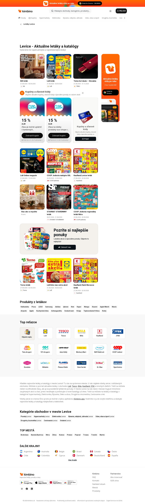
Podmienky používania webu (66, 501)
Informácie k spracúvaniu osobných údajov (91, 501)
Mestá (95, 487)
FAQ (94, 477)
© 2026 (29, 501)
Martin (102, 435)
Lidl (69, 386)
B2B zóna (114, 480)
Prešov (69, 435)
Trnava (85, 435)
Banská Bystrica (37, 435)
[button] (38, 140)
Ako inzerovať (116, 477)
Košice (61, 435)
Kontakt (95, 480)
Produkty (96, 491)
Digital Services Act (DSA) (114, 501)
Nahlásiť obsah (98, 484)
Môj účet (122, 11)
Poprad (77, 435)
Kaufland (86, 386)
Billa (79, 386)
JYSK (92, 386)
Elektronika (56, 18)
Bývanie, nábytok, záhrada (72, 18)
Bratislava (24, 435)
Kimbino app (79, 399)
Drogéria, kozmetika (109, 18)
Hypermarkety (44, 18)
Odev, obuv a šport (92, 18)
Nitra (48, 435)
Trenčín (94, 435)
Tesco (74, 386)
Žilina (54, 435)
